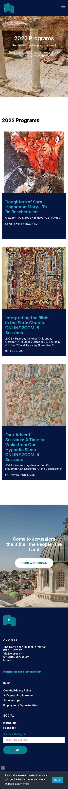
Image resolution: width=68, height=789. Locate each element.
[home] (8, 8)
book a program (34, 563)
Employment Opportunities (20, 705)
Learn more (22, 783)
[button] (63, 8)
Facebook (9, 727)
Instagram (10, 722)
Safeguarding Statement (19, 695)
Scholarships (11, 700)
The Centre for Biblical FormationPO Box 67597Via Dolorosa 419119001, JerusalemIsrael (25, 653)
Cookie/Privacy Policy (17, 690)
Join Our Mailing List (15, 734)
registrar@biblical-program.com (22, 671)
